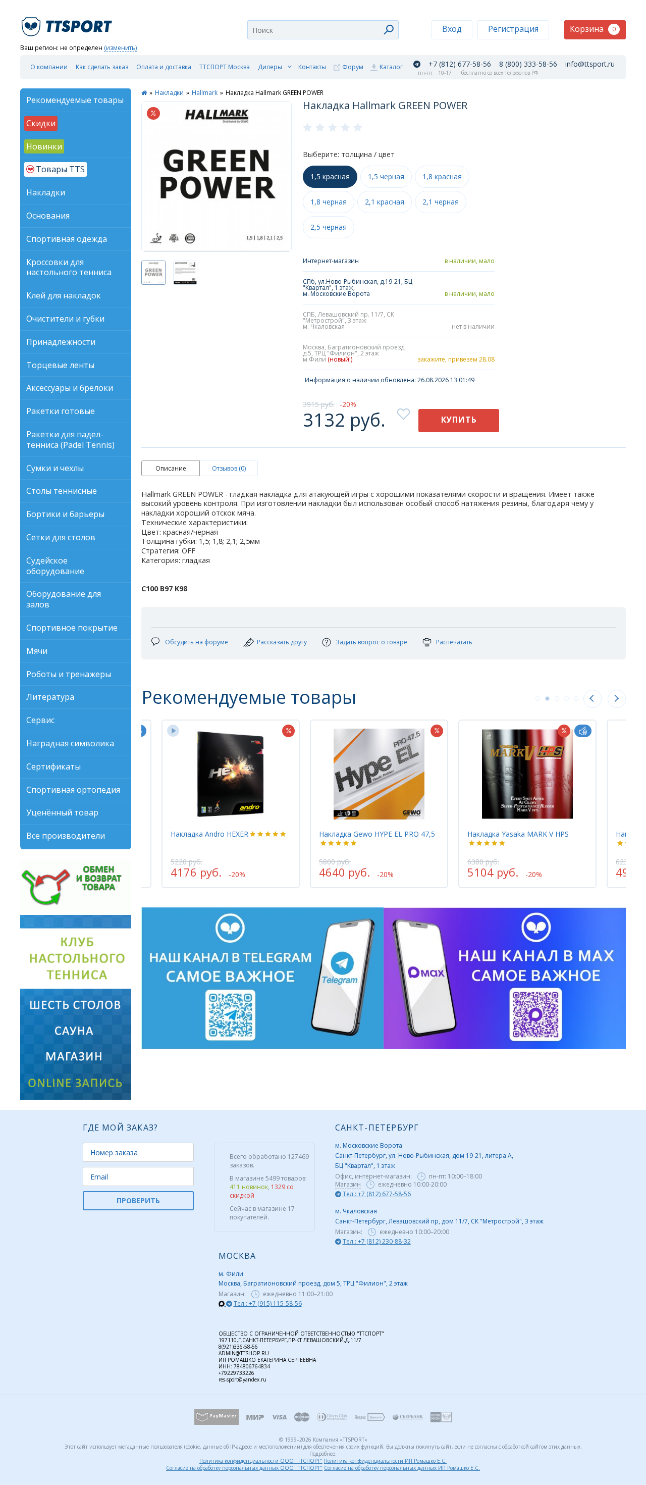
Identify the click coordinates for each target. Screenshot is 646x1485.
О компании (49, 67)
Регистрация (513, 28)
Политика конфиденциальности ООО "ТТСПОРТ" (260, 1460)
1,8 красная (442, 176)
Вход (452, 28)
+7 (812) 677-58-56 (459, 64)
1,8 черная (328, 202)
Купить (459, 419)
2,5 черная (328, 227)
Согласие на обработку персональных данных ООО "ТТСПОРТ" (244, 1467)
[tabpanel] (379, 804)
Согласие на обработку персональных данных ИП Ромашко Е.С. (402, 1467)
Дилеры (270, 67)
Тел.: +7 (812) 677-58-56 (377, 1194)
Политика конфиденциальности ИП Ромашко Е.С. (385, 1460)
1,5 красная (330, 176)
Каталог (391, 67)
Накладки (169, 92)
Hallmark (205, 92)
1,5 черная (386, 176)
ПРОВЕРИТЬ (138, 1200)
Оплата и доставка (163, 67)
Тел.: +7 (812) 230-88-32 (377, 1241)
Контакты (312, 67)
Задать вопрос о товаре (371, 642)
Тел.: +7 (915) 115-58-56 (268, 1303)
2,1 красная (384, 202)
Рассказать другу (282, 642)
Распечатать (454, 642)
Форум (352, 67)
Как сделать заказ (102, 67)
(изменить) (120, 48)
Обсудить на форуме (196, 642)
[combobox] (323, 29)
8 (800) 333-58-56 (528, 64)
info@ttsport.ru (590, 64)
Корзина (593, 28)
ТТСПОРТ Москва (224, 67)
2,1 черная (440, 202)
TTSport (68, 22)
